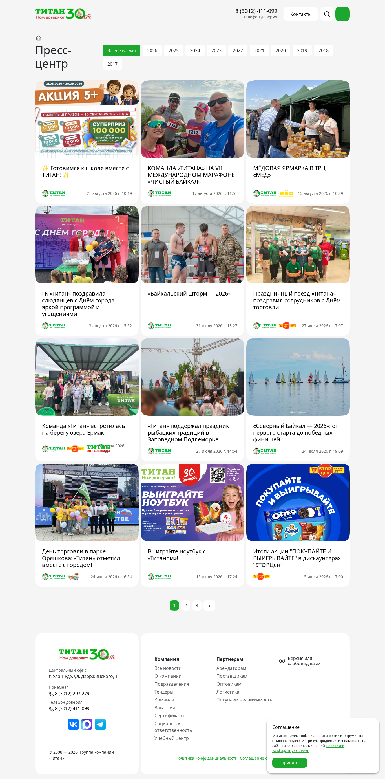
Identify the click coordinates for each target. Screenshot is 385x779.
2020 (281, 50)
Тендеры (163, 692)
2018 (323, 50)
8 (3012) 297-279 (72, 693)
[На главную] (44, 38)
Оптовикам (229, 684)
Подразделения (171, 684)
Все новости (168, 668)
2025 (174, 50)
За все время (121, 50)
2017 (112, 64)
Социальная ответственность (173, 726)
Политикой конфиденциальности (308, 748)
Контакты (300, 14)
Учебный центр (171, 738)
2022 (238, 50)
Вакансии (164, 708)
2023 (216, 50)
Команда (164, 700)
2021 (259, 50)
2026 (152, 50)
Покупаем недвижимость (244, 700)
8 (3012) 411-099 (256, 11)
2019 (302, 50)
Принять (289, 762)
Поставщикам (231, 676)
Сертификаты (169, 715)
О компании (168, 676)
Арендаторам (231, 668)
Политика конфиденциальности (207, 758)
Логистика (227, 692)
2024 (195, 50)
